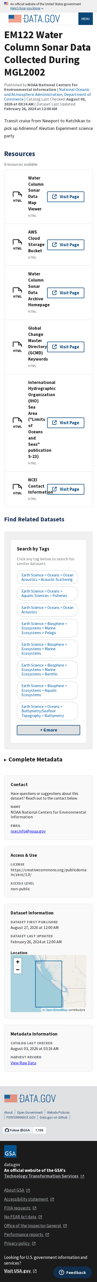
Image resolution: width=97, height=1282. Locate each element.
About (8, 1112)
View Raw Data (23, 1062)
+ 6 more (48, 730)
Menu (85, 18)
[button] (17, 962)
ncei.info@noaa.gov (28, 831)
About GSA (14, 1190)
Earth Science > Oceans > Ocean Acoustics (47, 609)
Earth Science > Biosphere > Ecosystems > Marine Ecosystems (44, 649)
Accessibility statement (26, 1199)
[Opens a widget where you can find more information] (72, 1272)
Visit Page (69, 197)
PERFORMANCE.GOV (20, 1117)
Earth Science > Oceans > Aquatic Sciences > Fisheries (44, 593)
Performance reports (24, 1234)
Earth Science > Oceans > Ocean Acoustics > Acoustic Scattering (47, 577)
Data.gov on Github (54, 1117)
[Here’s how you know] (48, 6)
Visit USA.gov (18, 1271)
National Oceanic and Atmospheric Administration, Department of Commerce (47, 94)
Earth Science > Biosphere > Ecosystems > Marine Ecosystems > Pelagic (44, 628)
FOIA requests (17, 1208)
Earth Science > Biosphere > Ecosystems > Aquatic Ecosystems (44, 690)
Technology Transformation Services (41, 1176)
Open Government (30, 1112)
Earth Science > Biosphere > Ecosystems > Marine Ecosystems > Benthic (44, 670)
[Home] (34, 18)
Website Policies (58, 1112)
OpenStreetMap (57, 1009)
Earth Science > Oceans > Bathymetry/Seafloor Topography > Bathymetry (42, 711)
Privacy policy (17, 1243)
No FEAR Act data (20, 1217)
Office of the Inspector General (33, 1225)
